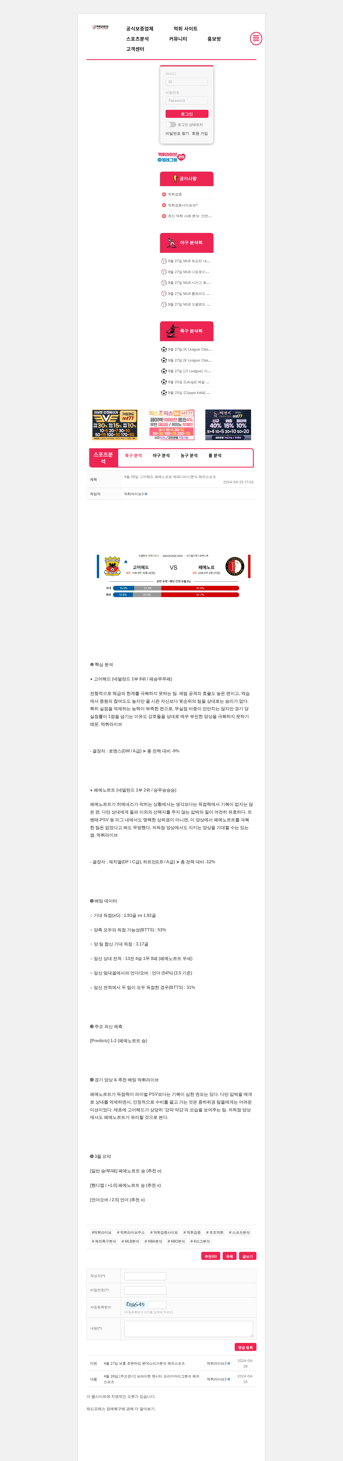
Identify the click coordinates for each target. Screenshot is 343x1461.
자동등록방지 (100, 1307)
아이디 (171, 73)
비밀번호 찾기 (177, 133)
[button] (134, 494)
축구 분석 (133, 455)
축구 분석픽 (191, 331)
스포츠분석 (137, 38)
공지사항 (188, 178)
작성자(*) (97, 1276)
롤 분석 (215, 455)
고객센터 (135, 48)
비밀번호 (173, 92)
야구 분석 (161, 455)
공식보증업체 (140, 28)
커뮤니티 (178, 38)
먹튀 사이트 (186, 28)
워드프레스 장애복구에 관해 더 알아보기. (121, 1408)
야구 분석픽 (191, 242)
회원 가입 (200, 133)
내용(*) (96, 1328)
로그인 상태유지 (190, 124)
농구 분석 (189, 455)
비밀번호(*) (99, 1290)
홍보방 (214, 38)
